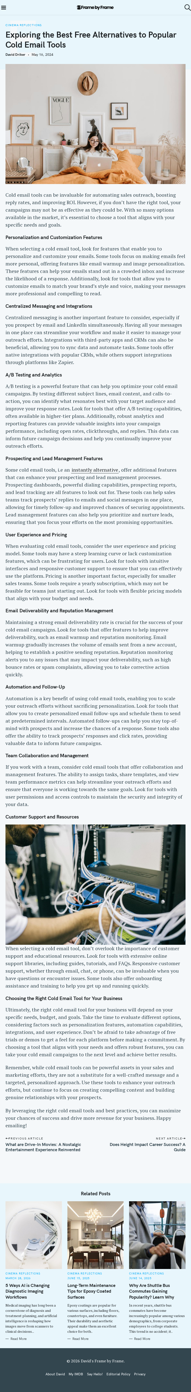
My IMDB (76, 1374)
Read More (18, 1339)
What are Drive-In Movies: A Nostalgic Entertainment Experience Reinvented (43, 1146)
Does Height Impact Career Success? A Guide (148, 1146)
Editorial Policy (118, 1374)
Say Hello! (95, 1374)
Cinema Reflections (23, 25)
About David (55, 1374)
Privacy (139, 1374)
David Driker (15, 54)
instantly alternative (95, 469)
